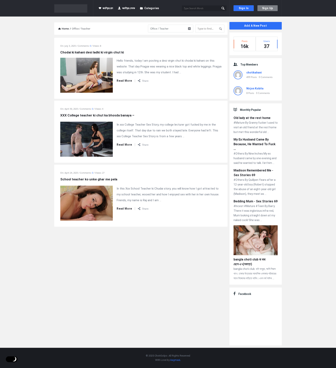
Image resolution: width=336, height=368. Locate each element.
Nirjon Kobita (254, 88)
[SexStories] (73, 8)
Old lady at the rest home (252, 118)
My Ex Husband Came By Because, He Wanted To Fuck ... (255, 144)
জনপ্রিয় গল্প (108, 8)
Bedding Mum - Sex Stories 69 (255, 201)
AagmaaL (175, 359)
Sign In (244, 8)
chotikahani (254, 72)
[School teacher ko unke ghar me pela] (86, 203)
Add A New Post (255, 25)
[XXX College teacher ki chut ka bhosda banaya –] (86, 139)
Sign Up (267, 8)
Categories (151, 8)
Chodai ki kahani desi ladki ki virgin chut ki (92, 52)
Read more (124, 80)
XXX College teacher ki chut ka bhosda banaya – (97, 115)
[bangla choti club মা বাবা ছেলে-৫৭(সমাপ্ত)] (256, 241)
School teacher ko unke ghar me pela (88, 179)
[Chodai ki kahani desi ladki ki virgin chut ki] (86, 75)
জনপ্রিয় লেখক (128, 8)
